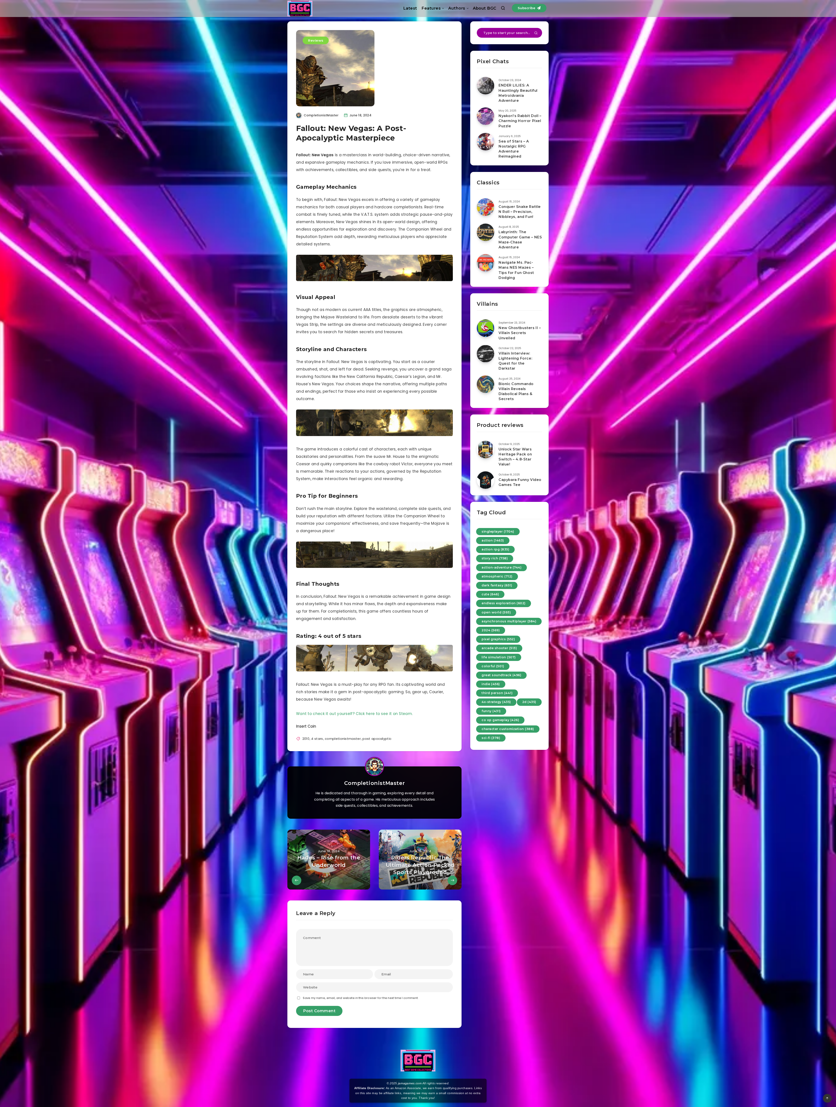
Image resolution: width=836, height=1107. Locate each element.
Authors (456, 8)
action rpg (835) (495, 549)
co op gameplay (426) (500, 720)
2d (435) (529, 702)
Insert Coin (306, 726)
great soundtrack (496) (501, 675)
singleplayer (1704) (498, 531)
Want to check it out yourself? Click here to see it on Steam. (354, 713)
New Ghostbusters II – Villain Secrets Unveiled (520, 333)
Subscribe (527, 8)
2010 (305, 738)
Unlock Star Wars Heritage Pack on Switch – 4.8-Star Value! (515, 457)
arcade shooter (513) (499, 648)
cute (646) (490, 594)
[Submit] (536, 33)
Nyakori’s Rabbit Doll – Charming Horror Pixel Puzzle (520, 121)
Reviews (315, 40)
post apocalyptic (376, 738)
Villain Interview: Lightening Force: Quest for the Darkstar (515, 361)
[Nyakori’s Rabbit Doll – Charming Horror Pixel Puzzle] (485, 116)
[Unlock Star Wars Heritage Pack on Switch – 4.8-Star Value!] (485, 449)
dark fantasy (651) (497, 585)
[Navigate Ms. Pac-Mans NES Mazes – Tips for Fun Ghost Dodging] (485, 263)
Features (431, 8)
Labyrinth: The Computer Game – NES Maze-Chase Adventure (520, 239)
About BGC (484, 8)
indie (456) (491, 684)
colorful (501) (493, 666)
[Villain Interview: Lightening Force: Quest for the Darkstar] (485, 353)
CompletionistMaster (374, 783)
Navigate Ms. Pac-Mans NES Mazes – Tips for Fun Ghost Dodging (516, 270)
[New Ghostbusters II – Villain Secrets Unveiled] (485, 328)
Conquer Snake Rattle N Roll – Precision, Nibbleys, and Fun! (520, 212)
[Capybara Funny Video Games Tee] (485, 480)
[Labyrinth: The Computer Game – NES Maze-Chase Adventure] (485, 232)
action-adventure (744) (501, 567)
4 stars (317, 738)
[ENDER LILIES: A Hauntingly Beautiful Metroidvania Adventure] (485, 85)
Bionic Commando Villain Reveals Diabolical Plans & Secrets (516, 391)
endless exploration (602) (504, 603)
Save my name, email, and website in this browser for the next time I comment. (360, 998)
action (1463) (493, 540)
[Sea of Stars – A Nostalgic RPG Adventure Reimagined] (485, 141)
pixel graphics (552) (498, 639)
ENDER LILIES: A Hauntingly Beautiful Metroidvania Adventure (518, 93)
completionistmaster (343, 738)
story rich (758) (495, 558)
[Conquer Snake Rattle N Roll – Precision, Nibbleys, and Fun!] (485, 207)
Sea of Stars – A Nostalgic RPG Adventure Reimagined (514, 149)
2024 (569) (491, 630)
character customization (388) (508, 729)
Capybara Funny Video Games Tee (520, 482)
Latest (410, 8)
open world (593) (496, 612)
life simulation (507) (499, 657)
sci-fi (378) (491, 738)
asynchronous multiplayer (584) (509, 621)
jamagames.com (410, 1083)
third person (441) (497, 693)
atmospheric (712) (497, 576)
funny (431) (491, 711)
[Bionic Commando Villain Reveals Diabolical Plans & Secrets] (485, 384)
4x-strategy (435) (496, 702)
